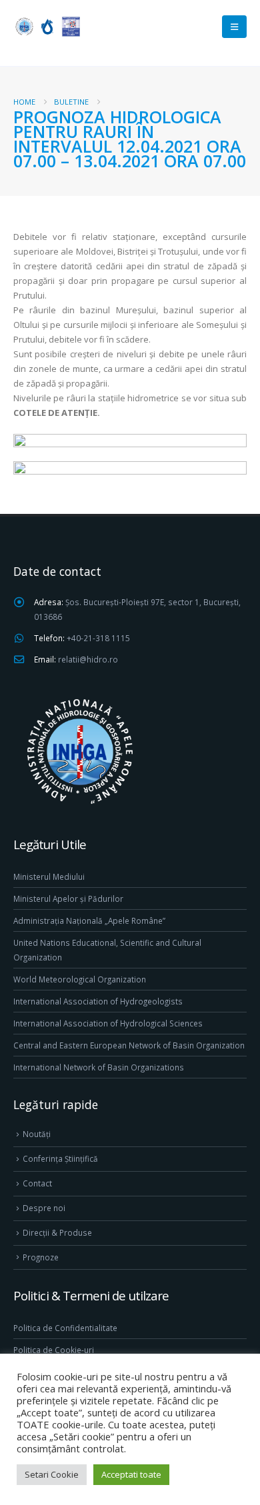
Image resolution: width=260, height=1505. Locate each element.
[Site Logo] (46, 26)
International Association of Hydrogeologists (98, 1001)
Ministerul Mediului (49, 876)
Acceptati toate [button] (131, 1474)
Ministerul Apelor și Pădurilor (68, 898)
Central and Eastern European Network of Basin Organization (129, 1045)
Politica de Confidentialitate (65, 1327)
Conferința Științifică (60, 1158)
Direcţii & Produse (57, 1232)
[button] (234, 26)
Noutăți (37, 1133)
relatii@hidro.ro (88, 659)
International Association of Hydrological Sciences (108, 1023)
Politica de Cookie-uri (53, 1349)
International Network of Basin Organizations (98, 1067)
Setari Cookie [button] (52, 1474)
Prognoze (41, 1257)
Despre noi (44, 1207)
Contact (37, 1183)
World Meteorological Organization (79, 979)
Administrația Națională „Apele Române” (89, 920)
